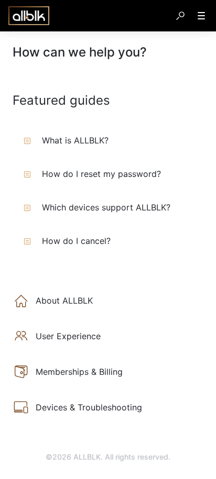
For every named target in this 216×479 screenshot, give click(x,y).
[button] (180, 15)
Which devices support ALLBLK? (106, 207)
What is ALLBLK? (75, 140)
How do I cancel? (76, 241)
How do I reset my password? (101, 174)
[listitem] (108, 300)
